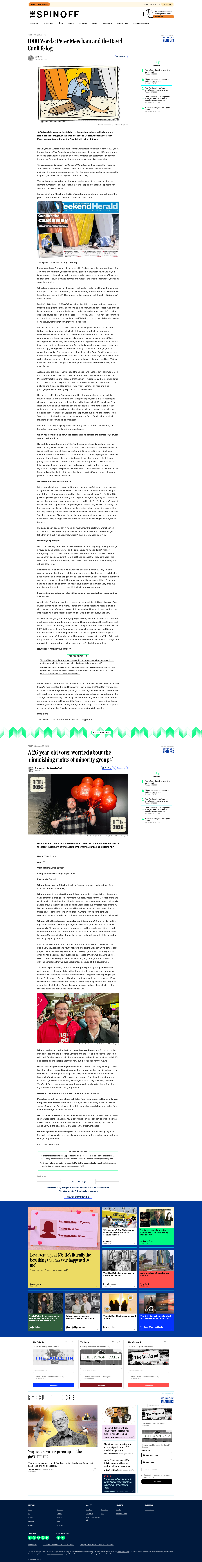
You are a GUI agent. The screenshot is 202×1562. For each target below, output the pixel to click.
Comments (121, 768)
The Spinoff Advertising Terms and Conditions (97, 1545)
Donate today (159, 16)
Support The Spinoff (39, 4)
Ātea (61, 23)
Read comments (78, 1197)
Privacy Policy (32, 1545)
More (94, 23)
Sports (59, 1517)
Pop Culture (48, 23)
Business (60, 1525)
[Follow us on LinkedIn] (47, 1539)
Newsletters (122, 23)
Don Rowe (39, 57)
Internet (31, 1517)
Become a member (141, 23)
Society (60, 1510)
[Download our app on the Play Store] (63, 1539)
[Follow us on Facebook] (30, 1539)
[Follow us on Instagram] (43, 1539)
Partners (31, 1521)
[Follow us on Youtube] (38, 1539)
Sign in (168, 4)
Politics (34, 23)
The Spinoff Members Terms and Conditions (58, 1545)
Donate (118, 1510)
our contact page (123, 1552)
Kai (29, 1514)
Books (71, 23)
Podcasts (107, 23)
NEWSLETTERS (156, 1405)
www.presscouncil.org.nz (55, 1554)
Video (30, 1510)
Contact (89, 1510)
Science (30, 1525)
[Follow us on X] (34, 1539)
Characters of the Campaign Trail (48, 768)
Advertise (104, 1510)
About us (89, 1514)
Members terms (121, 1514)
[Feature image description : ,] (118, 1415)
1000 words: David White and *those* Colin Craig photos (64, 719)
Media (59, 1521)
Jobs (102, 1514)
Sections (82, 23)
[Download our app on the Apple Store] (58, 1539)
